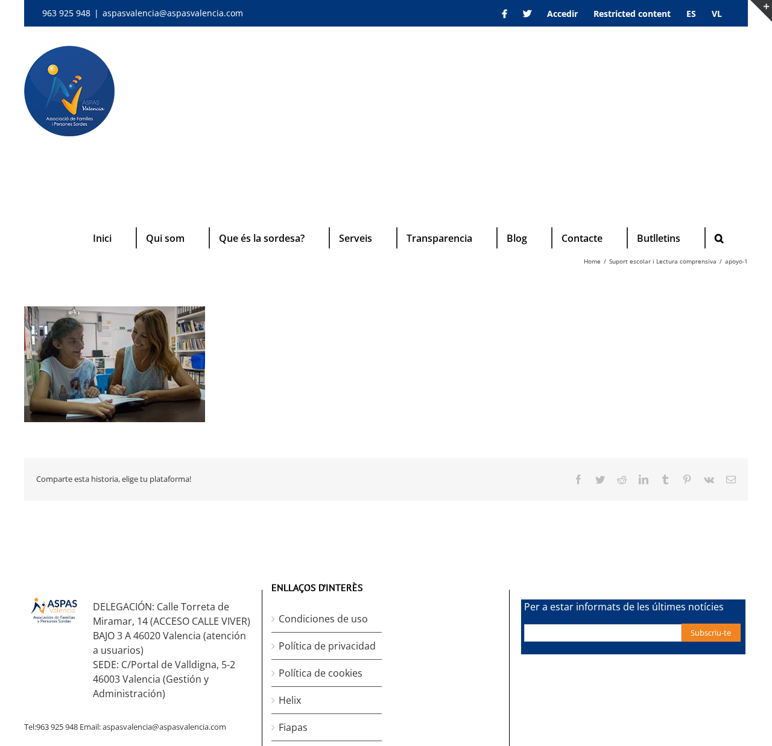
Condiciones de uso (323, 618)
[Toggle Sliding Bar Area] (761, 11)
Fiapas (293, 727)
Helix (290, 700)
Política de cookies (320, 673)
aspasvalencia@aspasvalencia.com (173, 13)
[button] (719, 237)
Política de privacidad (327, 646)
